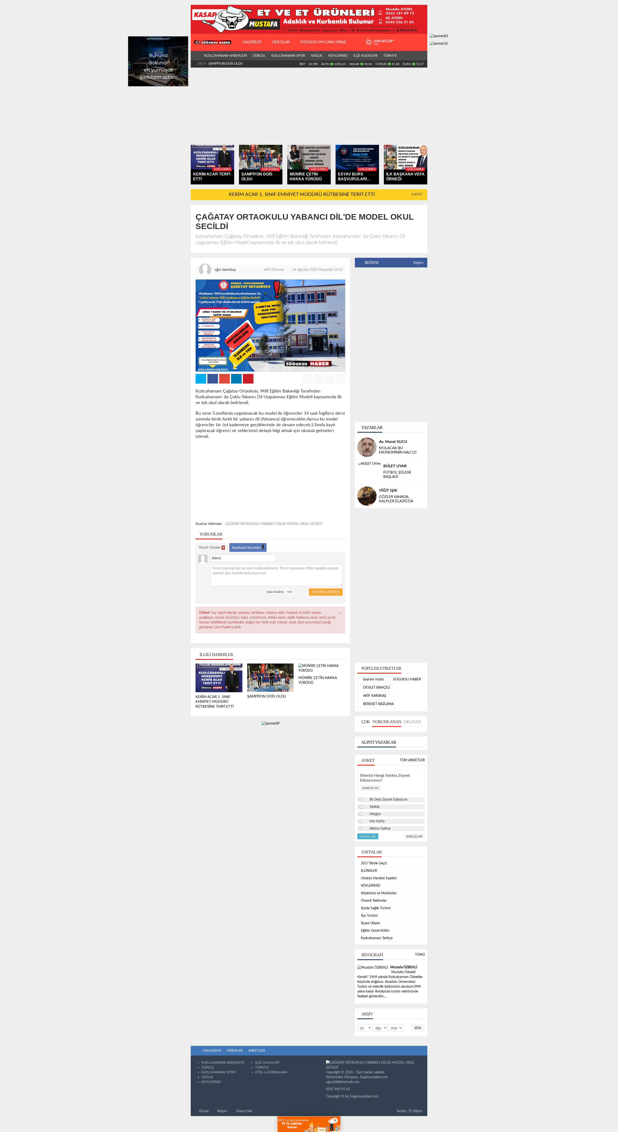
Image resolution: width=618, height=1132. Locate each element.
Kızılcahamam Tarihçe (377, 946)
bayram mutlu (373, 687)
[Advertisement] (309, 106)
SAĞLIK (317, 55)
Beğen (418, 263)
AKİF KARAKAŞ (374, 703)
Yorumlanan (386, 729)
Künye (203, 1119)
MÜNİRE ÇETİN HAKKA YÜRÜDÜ (233, 63)
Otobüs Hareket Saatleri (379, 886)
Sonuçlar (414, 844)
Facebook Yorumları (247, 548)
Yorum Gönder (211, 547)
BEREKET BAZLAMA (378, 711)
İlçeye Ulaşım (370, 931)
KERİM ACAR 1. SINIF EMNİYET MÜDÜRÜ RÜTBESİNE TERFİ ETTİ (302, 194)
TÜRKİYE (390, 55)
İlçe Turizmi (369, 923)
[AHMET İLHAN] (367, 447)
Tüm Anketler (412, 768)
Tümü (420, 962)
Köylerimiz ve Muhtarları (379, 901)
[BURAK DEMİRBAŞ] (367, 471)
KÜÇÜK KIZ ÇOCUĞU (397, 474)
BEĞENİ (371, 263)
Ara (417, 1035)
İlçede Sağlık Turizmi (376, 916)
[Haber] (196, 56)
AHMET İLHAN (392, 442)
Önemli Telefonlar (374, 908)
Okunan (412, 729)
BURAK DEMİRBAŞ (396, 468)
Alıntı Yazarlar (378, 750)
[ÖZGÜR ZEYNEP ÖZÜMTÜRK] (381, 488)
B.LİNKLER (369, 878)
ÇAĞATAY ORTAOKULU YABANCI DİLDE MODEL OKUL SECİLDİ (273, 524)
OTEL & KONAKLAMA (271, 1080)
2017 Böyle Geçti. (374, 871)
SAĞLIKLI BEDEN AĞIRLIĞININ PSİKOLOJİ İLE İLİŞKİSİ (377, 507)
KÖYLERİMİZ (338, 55)
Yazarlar (371, 427)
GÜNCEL (259, 55)
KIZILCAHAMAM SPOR (288, 55)
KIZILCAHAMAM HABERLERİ (225, 55)
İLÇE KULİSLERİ (365, 55)
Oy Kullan (368, 844)
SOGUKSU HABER (406, 687)
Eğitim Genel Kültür (375, 938)
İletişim (221, 1119)
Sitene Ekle (243, 1119)
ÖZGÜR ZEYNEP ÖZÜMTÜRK (369, 494)
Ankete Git (370, 795)
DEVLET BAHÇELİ (376, 695)
